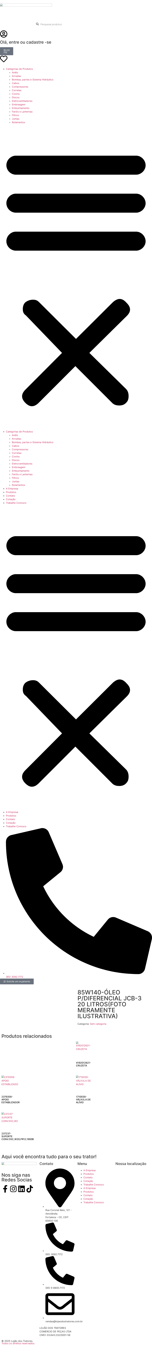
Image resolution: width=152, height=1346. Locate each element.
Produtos (11, 492)
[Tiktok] (29, 1189)
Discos (15, 97)
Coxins (16, 93)
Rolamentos (18, 122)
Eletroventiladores (22, 100)
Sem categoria (98, 1023)
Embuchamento (20, 108)
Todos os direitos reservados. (18, 1343)
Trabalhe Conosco (16, 502)
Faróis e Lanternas (22, 111)
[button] (76, 277)
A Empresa (12, 488)
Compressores (20, 86)
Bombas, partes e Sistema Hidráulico (32, 79)
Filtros (15, 115)
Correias (16, 90)
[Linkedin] (21, 1189)
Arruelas (16, 75)
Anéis (15, 72)
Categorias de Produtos (19, 68)
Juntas (15, 118)
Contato (10, 495)
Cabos (15, 83)
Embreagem (18, 104)
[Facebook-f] (5, 1189)
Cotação (11, 499)
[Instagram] (13, 1189)
